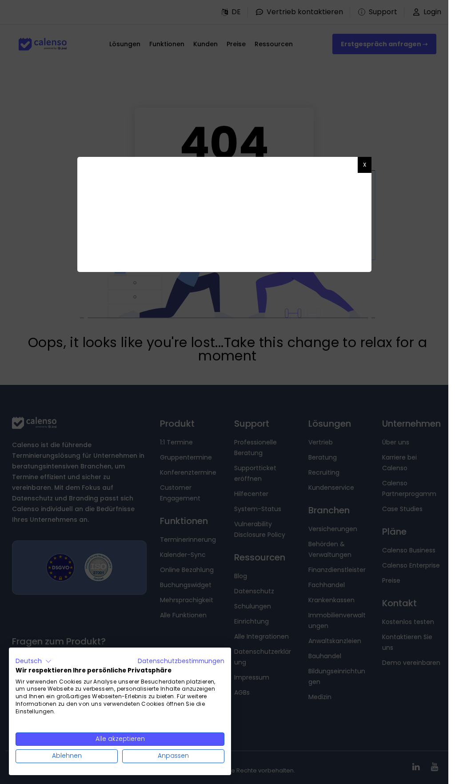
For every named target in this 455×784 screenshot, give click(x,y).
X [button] (364, 164)
